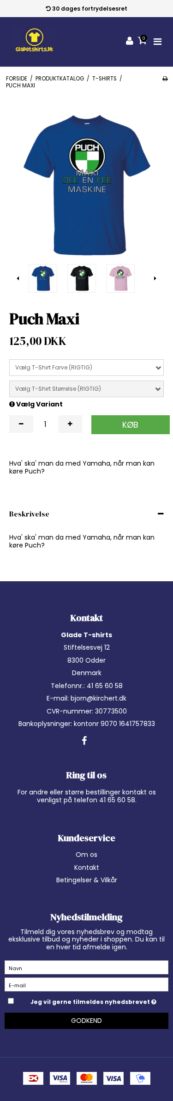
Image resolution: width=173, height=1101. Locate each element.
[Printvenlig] (164, 78)
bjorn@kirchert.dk (98, 698)
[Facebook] (84, 741)
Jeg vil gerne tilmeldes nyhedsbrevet (90, 1000)
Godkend (86, 1020)
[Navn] (86, 967)
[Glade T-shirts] (34, 42)
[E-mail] (86, 984)
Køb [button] (130, 425)
